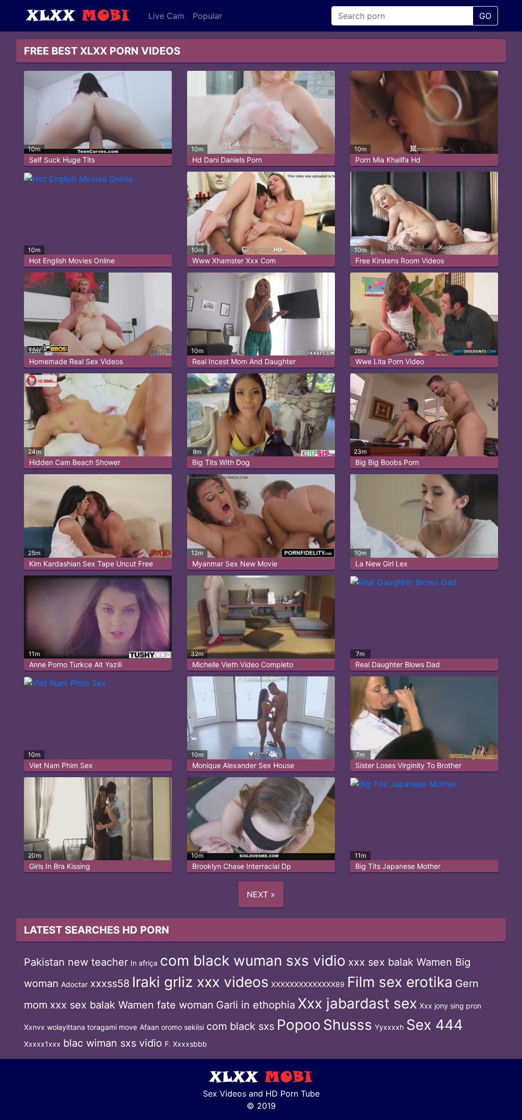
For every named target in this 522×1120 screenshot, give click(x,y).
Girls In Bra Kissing (59, 866)
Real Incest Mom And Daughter (244, 361)
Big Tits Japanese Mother (397, 866)
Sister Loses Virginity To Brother (408, 765)
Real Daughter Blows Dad (397, 664)
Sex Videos (224, 1093)
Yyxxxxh (389, 1027)
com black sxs (240, 1026)
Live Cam (166, 16)
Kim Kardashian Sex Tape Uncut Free (91, 563)
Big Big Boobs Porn (387, 462)
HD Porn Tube (293, 1093)
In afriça (144, 963)
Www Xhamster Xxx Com (234, 260)
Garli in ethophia (255, 1005)
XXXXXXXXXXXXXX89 (308, 984)
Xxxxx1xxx (42, 1044)
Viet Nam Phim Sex (61, 765)
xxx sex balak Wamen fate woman (132, 1005)
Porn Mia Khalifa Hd (388, 159)
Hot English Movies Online (72, 260)
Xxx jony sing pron (450, 1005)
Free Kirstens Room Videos (399, 260)
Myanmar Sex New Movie (234, 563)
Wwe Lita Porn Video (389, 361)
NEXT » (261, 894)
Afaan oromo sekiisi (172, 1027)
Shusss (347, 1024)
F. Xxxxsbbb (186, 1044)
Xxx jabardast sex (357, 1003)
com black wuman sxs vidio (253, 960)
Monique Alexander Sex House (243, 765)
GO (485, 16)
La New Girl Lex (381, 563)
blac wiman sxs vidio (112, 1043)
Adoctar (74, 984)
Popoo (299, 1024)
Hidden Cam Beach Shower (74, 462)
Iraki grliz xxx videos (200, 982)
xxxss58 (109, 983)
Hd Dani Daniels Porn (227, 159)
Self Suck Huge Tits (62, 159)
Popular (207, 16)
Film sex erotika (400, 982)
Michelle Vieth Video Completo (242, 664)
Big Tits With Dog (221, 462)
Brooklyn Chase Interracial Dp (241, 866)
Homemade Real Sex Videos (76, 361)
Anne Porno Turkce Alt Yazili (75, 664)
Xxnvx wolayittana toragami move (80, 1027)
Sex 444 (434, 1024)
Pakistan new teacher (76, 962)
